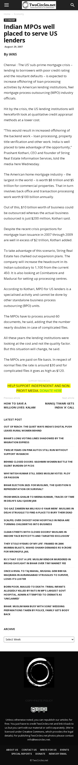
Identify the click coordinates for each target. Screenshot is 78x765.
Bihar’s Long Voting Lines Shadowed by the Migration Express (34, 440)
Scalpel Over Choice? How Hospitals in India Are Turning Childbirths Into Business (36, 522)
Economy (19, 14)
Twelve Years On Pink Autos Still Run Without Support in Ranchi (36, 452)
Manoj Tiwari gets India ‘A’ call (59, 405)
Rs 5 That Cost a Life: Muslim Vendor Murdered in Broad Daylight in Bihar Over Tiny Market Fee (37, 561)
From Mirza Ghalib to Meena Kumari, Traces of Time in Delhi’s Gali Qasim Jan (39, 498)
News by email (58, 753)
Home (7, 14)
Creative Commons (33, 731)
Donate (40, 753)
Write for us (48, 749)
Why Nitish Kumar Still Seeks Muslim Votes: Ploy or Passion (37, 475)
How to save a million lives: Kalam (20, 405)
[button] (72, 5)
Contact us (29, 749)
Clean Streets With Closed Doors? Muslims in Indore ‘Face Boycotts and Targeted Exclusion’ (36, 534)
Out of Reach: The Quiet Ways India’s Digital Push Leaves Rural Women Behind (38, 428)
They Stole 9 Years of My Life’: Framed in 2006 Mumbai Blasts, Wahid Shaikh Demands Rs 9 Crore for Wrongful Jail (37, 547)
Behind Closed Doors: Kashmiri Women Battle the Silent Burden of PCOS (38, 463)
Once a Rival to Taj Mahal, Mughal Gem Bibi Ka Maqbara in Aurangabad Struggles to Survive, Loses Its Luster (36, 575)
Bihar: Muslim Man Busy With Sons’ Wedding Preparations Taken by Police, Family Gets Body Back (36, 610)
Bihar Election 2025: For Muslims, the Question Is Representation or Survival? (37, 487)
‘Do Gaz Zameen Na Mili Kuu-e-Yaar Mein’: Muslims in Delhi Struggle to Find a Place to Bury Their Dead (39, 510)
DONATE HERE (51, 390)
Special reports (21, 753)
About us (12, 749)
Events (64, 749)
